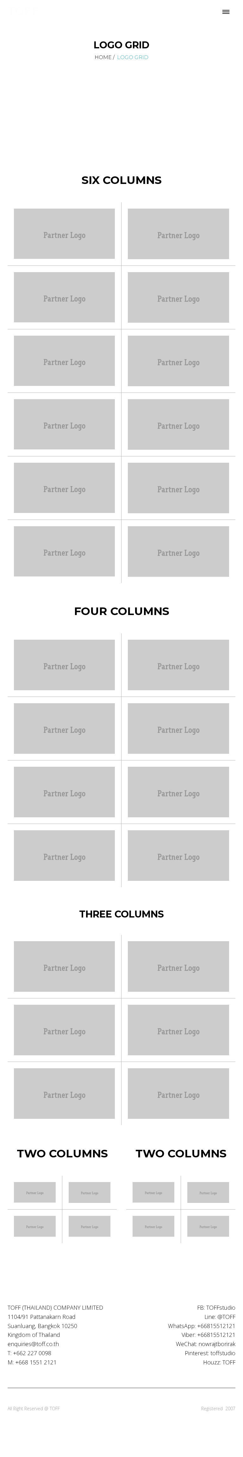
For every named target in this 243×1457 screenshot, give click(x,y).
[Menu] (226, 12)
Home (103, 57)
